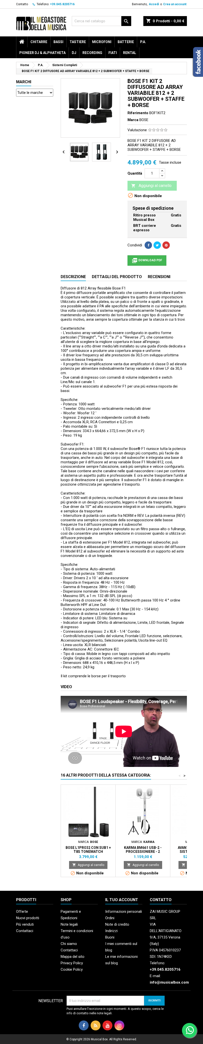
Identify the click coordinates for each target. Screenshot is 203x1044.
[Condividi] (148, 245)
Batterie (126, 42)
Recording (92, 53)
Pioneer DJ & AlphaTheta (42, 53)
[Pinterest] (166, 245)
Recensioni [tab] (159, 276)
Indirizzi (111, 931)
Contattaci (24, 931)
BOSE (143, 120)
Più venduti (25, 924)
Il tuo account (121, 899)
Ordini (109, 918)
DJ (74, 53)
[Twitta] (157, 245)
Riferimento (137, 113)
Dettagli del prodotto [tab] (117, 276)
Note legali (69, 924)
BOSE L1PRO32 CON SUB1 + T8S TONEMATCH (88, 850)
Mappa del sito (72, 956)
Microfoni (101, 42)
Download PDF (147, 260)
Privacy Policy (72, 963)
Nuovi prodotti (27, 918)
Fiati (112, 53)
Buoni (109, 937)
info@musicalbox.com (169, 982)
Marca (132, 120)
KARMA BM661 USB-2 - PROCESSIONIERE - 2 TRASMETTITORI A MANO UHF (143, 852)
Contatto (22, 4)
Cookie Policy (72, 969)
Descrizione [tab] (73, 276)
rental (129, 53)
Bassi (58, 42)
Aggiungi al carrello (151, 185)
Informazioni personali (123, 911)
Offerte (22, 911)
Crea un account (174, 4)
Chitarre (38, 42)
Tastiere (78, 42)
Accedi (154, 4)
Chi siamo (69, 943)
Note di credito (117, 924)
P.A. (143, 42)
